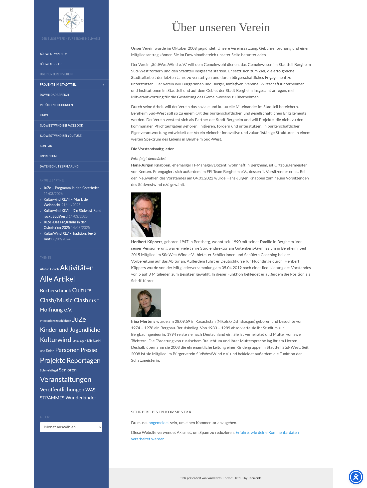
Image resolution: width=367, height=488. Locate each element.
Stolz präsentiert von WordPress (200, 478)
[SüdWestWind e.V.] (71, 19)
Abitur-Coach (49, 269)
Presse (89, 350)
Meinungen (79, 341)
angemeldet (159, 423)
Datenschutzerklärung (59, 166)
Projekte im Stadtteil (58, 84)
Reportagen (84, 361)
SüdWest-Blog (51, 64)
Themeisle (254, 478)
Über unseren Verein (56, 74)
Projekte (53, 360)
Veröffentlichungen (56, 105)
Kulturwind (55, 340)
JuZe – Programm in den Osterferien (72, 188)
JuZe (79, 319)
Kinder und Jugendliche (70, 330)
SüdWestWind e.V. (53, 54)
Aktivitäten (77, 268)
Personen (67, 350)
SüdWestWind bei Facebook (61, 125)
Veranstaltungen (65, 379)
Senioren (68, 370)
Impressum (48, 156)
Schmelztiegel (49, 370)
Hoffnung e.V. (56, 310)
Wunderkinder (80, 397)
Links (44, 115)
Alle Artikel (57, 279)
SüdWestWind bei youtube (61, 136)
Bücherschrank (55, 291)
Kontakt (47, 146)
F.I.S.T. (94, 301)
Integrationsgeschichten (55, 320)
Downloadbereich (54, 95)
